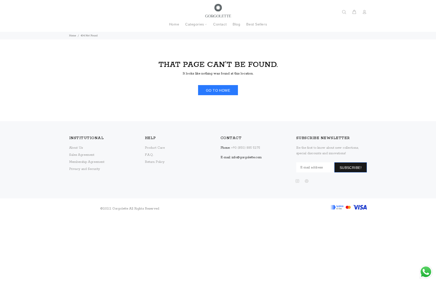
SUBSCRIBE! (351, 168)
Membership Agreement (86, 162)
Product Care (155, 148)
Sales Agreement (81, 155)
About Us (76, 148)
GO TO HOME (218, 90)
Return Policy (155, 162)
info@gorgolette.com (247, 157)
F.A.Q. (149, 155)
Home (72, 35)
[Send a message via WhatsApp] (425, 271)
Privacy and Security (84, 169)
